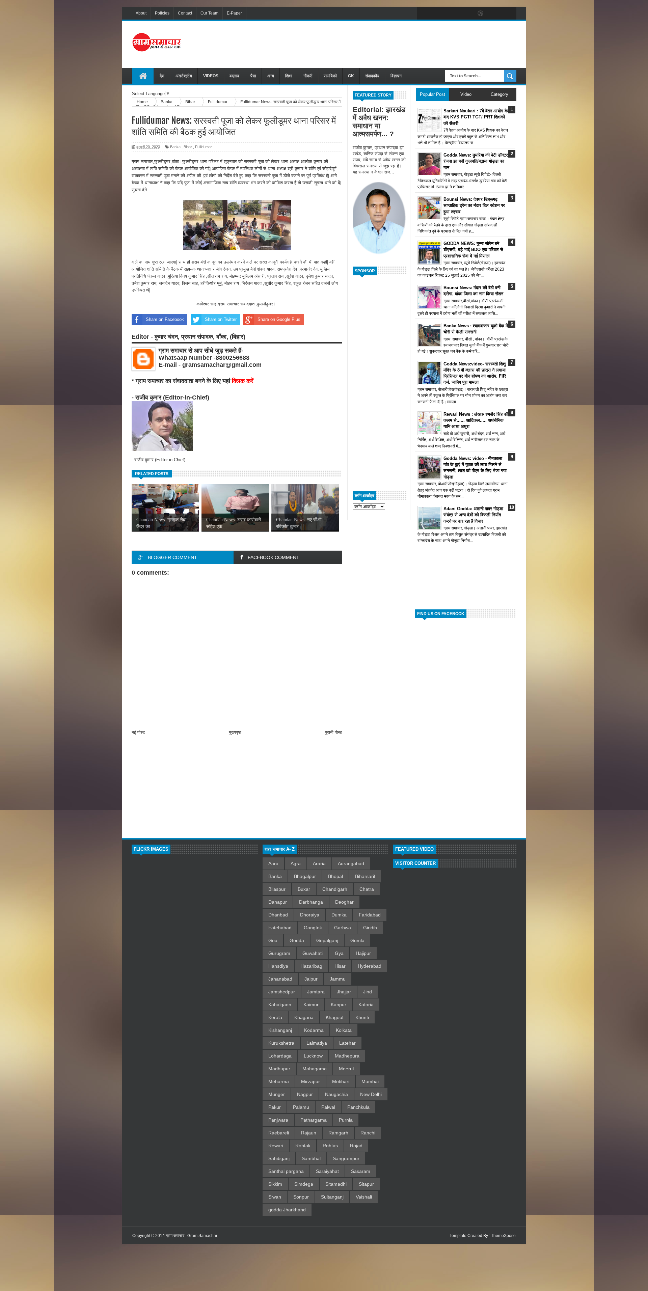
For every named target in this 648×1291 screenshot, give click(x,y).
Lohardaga (280, 1056)
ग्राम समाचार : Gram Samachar (191, 1235)
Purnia (346, 1120)
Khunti (362, 1017)
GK (351, 76)
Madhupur (279, 1068)
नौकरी (308, 76)
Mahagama (314, 1068)
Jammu (338, 979)
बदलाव (234, 76)
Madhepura (347, 1056)
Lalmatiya (316, 1043)
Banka (175, 147)
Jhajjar (344, 991)
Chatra (366, 889)
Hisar (340, 966)
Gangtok (313, 927)
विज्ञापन (396, 76)
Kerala (275, 1017)
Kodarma (314, 1030)
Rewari (275, 1145)
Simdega (303, 1184)
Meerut (346, 1068)
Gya (339, 953)
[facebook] (424, 13)
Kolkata (344, 1030)
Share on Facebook (165, 319)
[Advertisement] (393, 43)
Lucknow (313, 1056)
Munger (276, 1094)
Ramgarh (338, 1132)
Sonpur (301, 1197)
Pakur (274, 1107)
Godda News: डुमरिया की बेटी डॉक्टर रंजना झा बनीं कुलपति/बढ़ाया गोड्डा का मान (475, 161)
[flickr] (466, 13)
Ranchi (367, 1132)
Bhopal (335, 876)
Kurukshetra (281, 1043)
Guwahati (312, 953)
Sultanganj (332, 1197)
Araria (319, 863)
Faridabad (370, 914)
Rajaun (308, 1132)
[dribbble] (480, 13)
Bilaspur (277, 889)
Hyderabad (369, 966)
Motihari (340, 1081)
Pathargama (313, 1120)
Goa (272, 940)
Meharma (278, 1081)
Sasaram (360, 1171)
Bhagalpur (305, 876)
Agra (296, 863)
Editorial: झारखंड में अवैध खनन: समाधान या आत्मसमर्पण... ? (379, 122)
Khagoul (334, 1017)
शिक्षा (288, 76)
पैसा (253, 76)
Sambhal (311, 1158)
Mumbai (370, 1081)
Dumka (339, 914)
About (141, 13)
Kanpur (338, 1004)
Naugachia (336, 1094)
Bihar (188, 147)
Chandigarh (334, 889)
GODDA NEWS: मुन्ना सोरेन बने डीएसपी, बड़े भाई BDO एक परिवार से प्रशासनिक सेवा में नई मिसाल (473, 249)
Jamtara (316, 991)
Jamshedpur (281, 991)
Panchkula (358, 1107)
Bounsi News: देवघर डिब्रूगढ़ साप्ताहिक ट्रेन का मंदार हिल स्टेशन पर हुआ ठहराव (474, 205)
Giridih (370, 927)
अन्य (270, 76)
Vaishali (364, 1197)
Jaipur (311, 979)
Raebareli (278, 1132)
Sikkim (275, 1184)
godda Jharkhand (287, 1209)
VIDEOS (210, 76)
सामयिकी (330, 76)
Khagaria (304, 1017)
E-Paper (234, 13)
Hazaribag (311, 966)
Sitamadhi (336, 1184)
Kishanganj (280, 1030)
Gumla (357, 940)
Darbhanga (311, 902)
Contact (185, 13)
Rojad (356, 1145)
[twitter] (438, 13)
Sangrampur (346, 1158)
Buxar (304, 889)
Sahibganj (279, 1158)
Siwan (274, 1197)
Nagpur (305, 1094)
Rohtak (302, 1145)
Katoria (366, 1004)
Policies (162, 13)
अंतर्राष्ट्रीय (184, 76)
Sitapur (366, 1184)
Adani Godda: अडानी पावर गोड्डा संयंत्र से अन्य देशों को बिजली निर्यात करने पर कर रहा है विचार (473, 514)
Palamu (301, 1107)
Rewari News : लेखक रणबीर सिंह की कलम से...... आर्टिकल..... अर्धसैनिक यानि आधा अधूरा (475, 420)
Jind (367, 991)
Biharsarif (365, 876)
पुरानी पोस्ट (333, 732)
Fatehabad (280, 927)
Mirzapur (310, 1081)
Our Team (209, 13)
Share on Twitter (221, 319)
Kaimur (311, 1004)
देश (162, 76)
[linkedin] (495, 13)
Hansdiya (278, 966)
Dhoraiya (309, 914)
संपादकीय (372, 76)
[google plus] (509, 13)
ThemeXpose (503, 1235)
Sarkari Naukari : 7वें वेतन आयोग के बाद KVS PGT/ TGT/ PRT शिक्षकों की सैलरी (475, 117)
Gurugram (279, 953)
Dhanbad (278, 914)
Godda (297, 940)
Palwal (328, 1107)
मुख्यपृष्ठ (235, 732)
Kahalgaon (279, 1004)
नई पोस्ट (138, 732)
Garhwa (342, 927)
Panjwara (278, 1120)
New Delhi (371, 1094)
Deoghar (344, 902)
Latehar (347, 1043)
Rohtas (330, 1145)
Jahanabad (280, 979)
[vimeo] (452, 13)
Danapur (277, 902)
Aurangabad (351, 863)
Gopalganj (327, 940)
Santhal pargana (286, 1171)
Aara (273, 863)
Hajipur (363, 953)
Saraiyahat (327, 1171)
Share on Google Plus (279, 319)
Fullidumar (203, 147)
